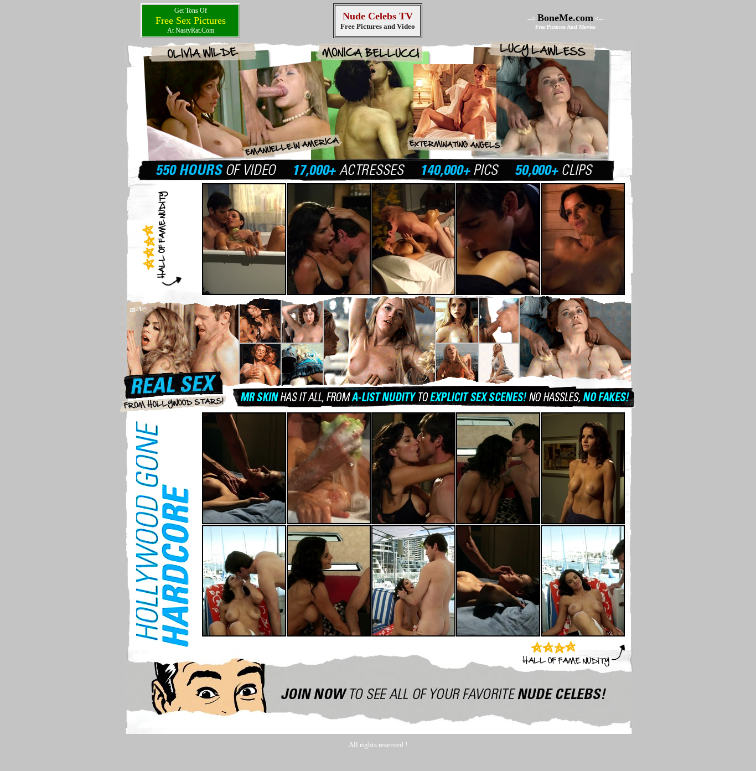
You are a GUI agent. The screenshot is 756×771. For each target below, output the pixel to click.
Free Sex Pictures (191, 20)
